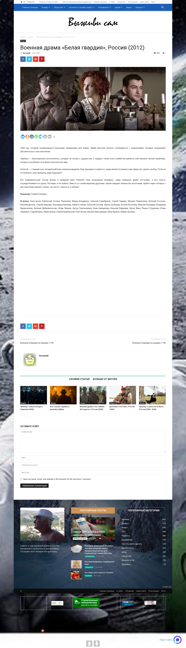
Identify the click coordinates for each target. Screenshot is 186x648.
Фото (153, 2)
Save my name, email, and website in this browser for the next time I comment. (57, 479)
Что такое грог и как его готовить (99, 573)
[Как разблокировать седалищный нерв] (76, 564)
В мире (45, 7)
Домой (23, 37)
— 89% (57, 603)
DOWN (97, 644)
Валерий (26, 53)
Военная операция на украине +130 (149, 343)
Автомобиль (89, 556)
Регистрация (133, 2)
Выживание (103, 7)
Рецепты (88, 576)
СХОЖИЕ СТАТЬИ (79, 379)
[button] (162, 7)
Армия (117, 7)
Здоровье (89, 567)
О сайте (112, 2)
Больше (139, 7)
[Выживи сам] (93, 22)
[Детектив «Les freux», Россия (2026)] (122, 395)
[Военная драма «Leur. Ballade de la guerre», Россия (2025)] (93, 395)
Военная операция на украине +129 (37, 343)
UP (89, 644)
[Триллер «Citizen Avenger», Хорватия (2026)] (33, 395)
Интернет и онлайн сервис (80, 7)
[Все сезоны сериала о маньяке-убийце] (63, 395)
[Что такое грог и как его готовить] (76, 575)
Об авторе (121, 2)
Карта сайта (144, 2)
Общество (58, 7)
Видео (129, 7)
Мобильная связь (80, 539)
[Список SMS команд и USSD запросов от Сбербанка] (93, 529)
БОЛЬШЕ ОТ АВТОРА (105, 379)
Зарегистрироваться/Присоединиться (76, 2)
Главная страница (100, 2)
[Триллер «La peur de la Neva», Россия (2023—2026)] (152, 395)
